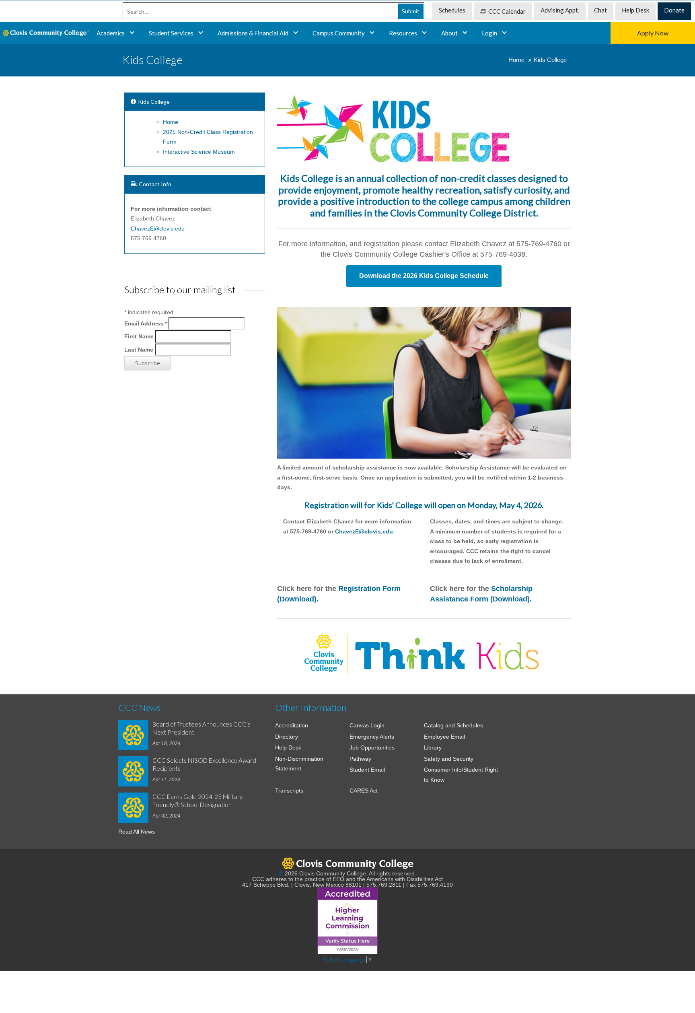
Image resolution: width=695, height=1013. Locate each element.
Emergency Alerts (372, 736)
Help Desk (288, 747)
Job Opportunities (372, 747)
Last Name (138, 349)
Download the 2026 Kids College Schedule (424, 275)
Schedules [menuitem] (452, 10)
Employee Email (444, 736)
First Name (139, 336)
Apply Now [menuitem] (652, 33)
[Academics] (201, 33)
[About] (465, 33)
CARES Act (364, 790)
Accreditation (291, 725)
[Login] (504, 33)
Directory (286, 736)
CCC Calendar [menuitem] (507, 11)
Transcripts (289, 790)
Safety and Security (448, 759)
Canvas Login (367, 725)
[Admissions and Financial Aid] (296, 33)
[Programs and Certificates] (132, 33)
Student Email (367, 769)
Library (433, 747)
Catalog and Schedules (453, 725)
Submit (410, 11)
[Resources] (424, 33)
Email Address (145, 323)
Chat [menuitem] (600, 10)
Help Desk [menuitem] (635, 10)
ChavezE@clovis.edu (364, 531)
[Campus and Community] (372, 33)
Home (516, 59)
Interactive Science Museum (199, 151)
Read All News (136, 831)
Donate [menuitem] (674, 10)
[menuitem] (45, 33)
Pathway (360, 759)
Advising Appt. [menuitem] (560, 10)
